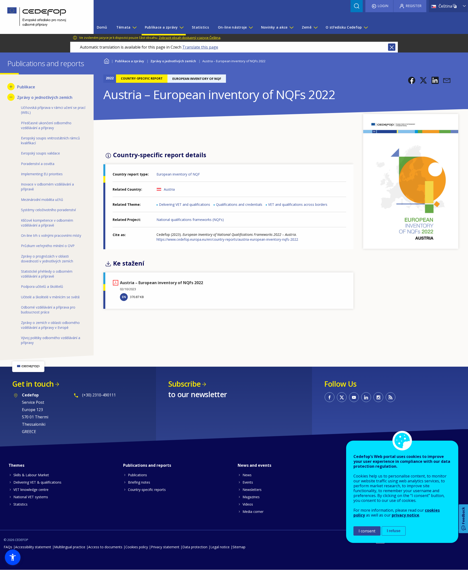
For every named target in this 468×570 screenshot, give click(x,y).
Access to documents (105, 547)
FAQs (8, 547)
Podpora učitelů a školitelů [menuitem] (42, 286)
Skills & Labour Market (31, 475)
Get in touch (33, 384)
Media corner (253, 511)
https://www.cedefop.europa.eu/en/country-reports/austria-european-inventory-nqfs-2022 (227, 239)
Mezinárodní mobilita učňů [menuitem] (42, 199)
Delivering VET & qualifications (37, 482)
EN (124, 297)
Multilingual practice (69, 547)
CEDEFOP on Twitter (342, 397)
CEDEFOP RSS (390, 397)
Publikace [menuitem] (26, 87)
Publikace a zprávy (129, 61)
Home (106, 60)
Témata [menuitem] (123, 27)
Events (248, 482)
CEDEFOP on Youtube (354, 397)
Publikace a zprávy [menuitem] (161, 27)
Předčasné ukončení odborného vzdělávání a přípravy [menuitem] (46, 125)
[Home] (43, 17)
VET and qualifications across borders (297, 204)
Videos (248, 504)
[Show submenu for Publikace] (11, 86)
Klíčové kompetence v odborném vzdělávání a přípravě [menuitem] (47, 223)
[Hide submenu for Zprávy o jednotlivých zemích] (11, 97)
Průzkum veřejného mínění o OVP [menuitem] (48, 245)
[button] (412, 80)
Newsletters (252, 489)
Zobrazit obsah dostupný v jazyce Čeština (189, 37)
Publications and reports (147, 465)
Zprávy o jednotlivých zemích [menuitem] (44, 97)
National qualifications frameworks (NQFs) (190, 219)
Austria (169, 189)
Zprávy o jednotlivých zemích (173, 61)
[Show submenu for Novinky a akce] (291, 27)
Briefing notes (139, 482)
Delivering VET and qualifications (184, 204)
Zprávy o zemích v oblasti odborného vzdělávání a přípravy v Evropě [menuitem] (50, 325)
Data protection (194, 547)
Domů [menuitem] (102, 27)
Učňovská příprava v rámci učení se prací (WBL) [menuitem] (53, 110)
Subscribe (184, 384)
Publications (137, 475)
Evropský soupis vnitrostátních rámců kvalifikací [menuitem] (50, 140)
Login (383, 5)
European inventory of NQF (178, 174)
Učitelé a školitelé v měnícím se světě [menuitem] (50, 297)
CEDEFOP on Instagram (378, 397)
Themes (16, 465)
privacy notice (405, 515)
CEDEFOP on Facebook (329, 397)
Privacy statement (165, 547)
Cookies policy (136, 547)
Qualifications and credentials (239, 204)
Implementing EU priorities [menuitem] (42, 174)
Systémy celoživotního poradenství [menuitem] (48, 209)
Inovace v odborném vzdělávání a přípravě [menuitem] (47, 186)
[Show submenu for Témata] (134, 27)
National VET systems (30, 497)
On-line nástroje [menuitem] (232, 27)
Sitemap (239, 547)
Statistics (20, 504)
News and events (254, 465)
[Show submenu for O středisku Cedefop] (365, 27)
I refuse (393, 531)
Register (413, 5)
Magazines (251, 497)
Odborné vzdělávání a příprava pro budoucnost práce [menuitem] (48, 309)
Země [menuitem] (307, 27)
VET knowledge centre (31, 489)
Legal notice (220, 547)
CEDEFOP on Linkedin (366, 397)
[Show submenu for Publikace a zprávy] (181, 27)
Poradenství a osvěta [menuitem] (37, 163)
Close (391, 47)
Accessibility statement (33, 547)
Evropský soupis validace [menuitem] (40, 153)
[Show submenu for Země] (315, 27)
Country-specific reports (147, 489)
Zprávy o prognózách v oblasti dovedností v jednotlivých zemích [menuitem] (47, 258)
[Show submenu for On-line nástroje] (250, 27)
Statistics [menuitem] (200, 27)
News (247, 475)
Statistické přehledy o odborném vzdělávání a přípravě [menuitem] (46, 274)
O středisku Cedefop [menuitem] (344, 27)
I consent (367, 531)
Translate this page (200, 47)
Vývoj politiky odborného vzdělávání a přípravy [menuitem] (50, 340)
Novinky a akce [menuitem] (274, 27)
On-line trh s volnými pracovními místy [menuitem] (51, 235)
